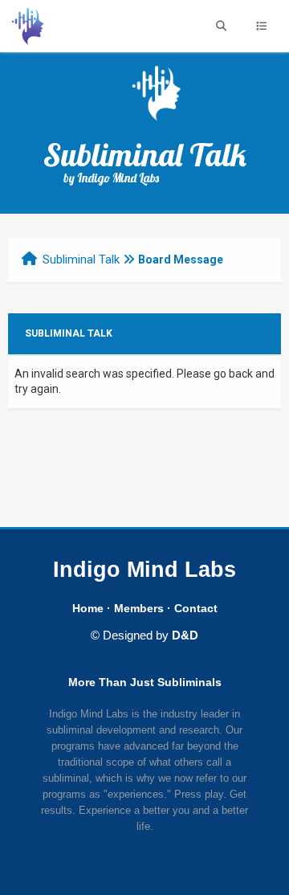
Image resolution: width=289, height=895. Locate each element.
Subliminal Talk (81, 259)
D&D (185, 635)
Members (139, 608)
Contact (196, 608)
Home (88, 608)
